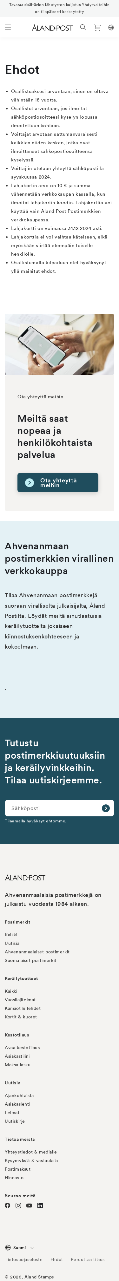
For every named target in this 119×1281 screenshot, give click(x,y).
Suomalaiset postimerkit (30, 960)
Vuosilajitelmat (20, 999)
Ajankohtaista (19, 1095)
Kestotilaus (17, 1034)
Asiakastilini (17, 1056)
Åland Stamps (39, 1276)
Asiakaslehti (17, 1104)
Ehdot (56, 1259)
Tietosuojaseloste (24, 1259)
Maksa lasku (18, 1064)
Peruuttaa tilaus (88, 1259)
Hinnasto (14, 1177)
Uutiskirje (15, 1121)
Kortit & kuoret (21, 1016)
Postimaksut (18, 1169)
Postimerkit (17, 922)
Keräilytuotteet (21, 978)
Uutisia (12, 943)
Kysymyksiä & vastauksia (31, 1160)
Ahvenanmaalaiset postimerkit (37, 951)
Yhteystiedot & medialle (31, 1151)
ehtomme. (56, 821)
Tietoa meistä (20, 1139)
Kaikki (11, 934)
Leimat (12, 1112)
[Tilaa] (106, 808)
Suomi (19, 1247)
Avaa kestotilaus (22, 1047)
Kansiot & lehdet (23, 1008)
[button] (8, 27)
